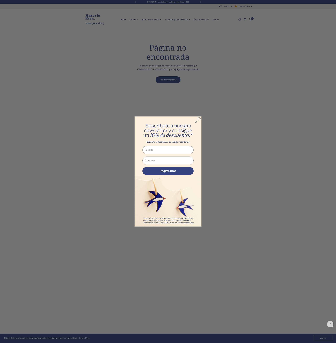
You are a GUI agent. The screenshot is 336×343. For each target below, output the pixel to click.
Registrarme (168, 171)
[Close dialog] (199, 119)
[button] (168, 130)
